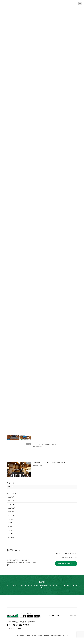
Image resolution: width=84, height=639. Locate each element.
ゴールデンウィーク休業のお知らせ (45, 444)
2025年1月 (11, 530)
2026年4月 (11, 501)
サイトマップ (73, 615)
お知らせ (10, 487)
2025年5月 (11, 519)
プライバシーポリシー (52, 615)
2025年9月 (11, 512)
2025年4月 (11, 523)
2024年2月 (11, 534)
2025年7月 (11, 515)
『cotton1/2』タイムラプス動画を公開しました (50, 462)
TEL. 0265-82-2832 (18, 625)
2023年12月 (11, 537)
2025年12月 (11, 508)
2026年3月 (11, 504)
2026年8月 (11, 497)
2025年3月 (11, 526)
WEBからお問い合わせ (66, 563)
